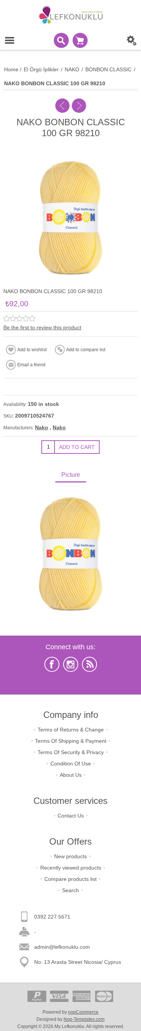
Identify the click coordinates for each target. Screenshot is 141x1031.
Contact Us (71, 816)
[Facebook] (51, 664)
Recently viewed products (70, 868)
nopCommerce (83, 1012)
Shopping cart (80, 40)
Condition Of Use (70, 764)
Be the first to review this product (42, 327)
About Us (71, 775)
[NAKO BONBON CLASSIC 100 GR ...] (62, 105)
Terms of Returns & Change (71, 730)
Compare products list (70, 879)
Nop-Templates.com (84, 1019)
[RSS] (89, 664)
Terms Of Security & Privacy (71, 752)
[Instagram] (70, 664)
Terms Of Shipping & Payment (70, 741)
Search (70, 890)
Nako (41, 427)
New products (70, 856)
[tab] (70, 475)
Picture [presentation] (70, 475)
